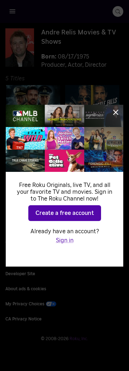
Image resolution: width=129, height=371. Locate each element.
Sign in (64, 240)
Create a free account (64, 213)
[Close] (115, 112)
